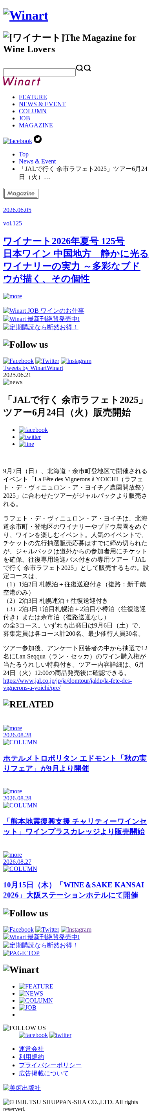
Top (24, 154)
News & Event (37, 161)
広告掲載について (44, 1073)
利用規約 (31, 1057)
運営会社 (31, 1048)
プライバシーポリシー (50, 1065)
